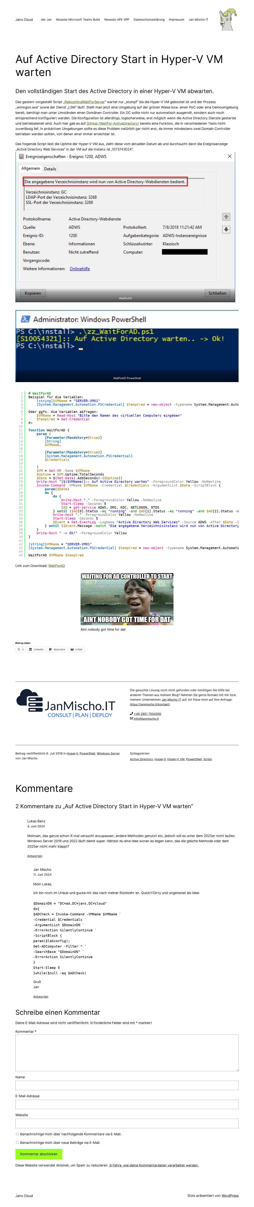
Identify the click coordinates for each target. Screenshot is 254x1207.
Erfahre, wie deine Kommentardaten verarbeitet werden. (154, 1165)
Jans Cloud (24, 20)
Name (20, 1077)
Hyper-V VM (175, 759)
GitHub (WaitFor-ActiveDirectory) (113, 123)
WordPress (230, 1196)
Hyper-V (72, 753)
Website (21, 1115)
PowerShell (87, 753)
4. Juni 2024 (36, 826)
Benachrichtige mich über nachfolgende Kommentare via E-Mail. (70, 1134)
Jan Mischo (42, 870)
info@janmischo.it (146, 719)
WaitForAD (56, 566)
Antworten (34, 856)
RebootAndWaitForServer (85, 102)
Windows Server (108, 753)
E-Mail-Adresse (27, 1096)
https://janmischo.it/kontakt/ (150, 704)
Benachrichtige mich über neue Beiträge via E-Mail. (60, 1143)
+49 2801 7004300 (147, 714)
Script (207, 759)
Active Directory (141, 759)
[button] (125, 227)
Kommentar (25, 1032)
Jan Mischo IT (171, 699)
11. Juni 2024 (42, 874)
